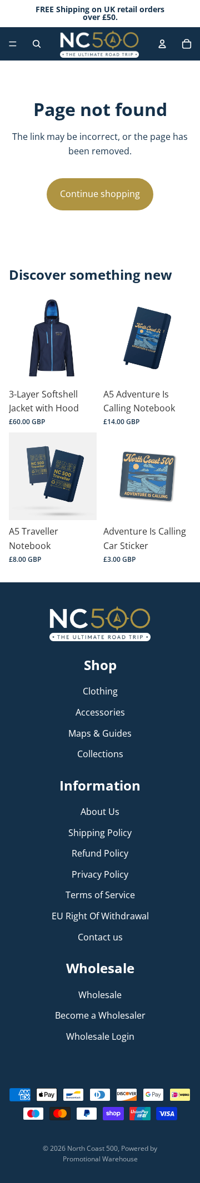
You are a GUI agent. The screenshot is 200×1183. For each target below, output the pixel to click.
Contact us (100, 936)
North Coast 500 (92, 1148)
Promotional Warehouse (100, 1159)
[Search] (36, 44)
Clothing (100, 691)
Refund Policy (100, 853)
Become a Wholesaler (100, 1015)
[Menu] (13, 44)
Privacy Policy (100, 874)
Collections (100, 754)
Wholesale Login (100, 1036)
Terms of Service (100, 895)
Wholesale (100, 994)
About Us (100, 812)
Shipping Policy (100, 832)
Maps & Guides (100, 733)
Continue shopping (100, 194)
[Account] (162, 44)
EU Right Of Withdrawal (100, 916)
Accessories (100, 712)
